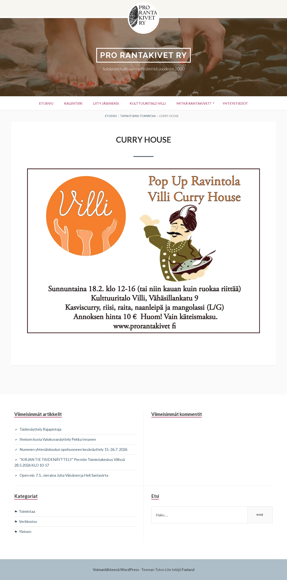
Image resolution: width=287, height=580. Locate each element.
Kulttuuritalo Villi (148, 103)
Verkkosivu (28, 521)
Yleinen (25, 531)
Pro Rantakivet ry (143, 55)
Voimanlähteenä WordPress (116, 569)
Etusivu (46, 103)
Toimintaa (27, 511)
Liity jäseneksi (106, 103)
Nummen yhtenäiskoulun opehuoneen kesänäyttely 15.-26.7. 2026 (73, 449)
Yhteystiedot (235, 103)
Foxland (188, 569)
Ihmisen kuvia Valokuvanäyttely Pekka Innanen (58, 439)
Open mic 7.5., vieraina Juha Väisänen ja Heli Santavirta (64, 475)
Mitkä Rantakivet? (193, 103)
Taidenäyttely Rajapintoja (40, 429)
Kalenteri (73, 103)
